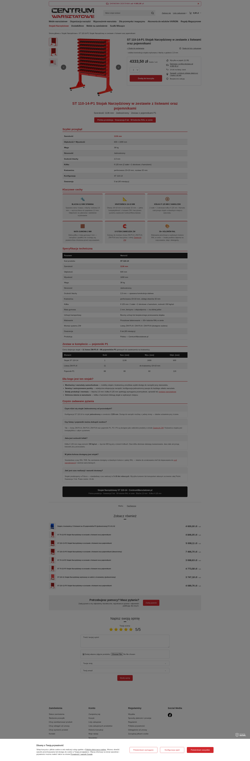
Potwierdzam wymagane (143, 750)
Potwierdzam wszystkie (200, 750)
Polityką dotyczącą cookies (95, 750)
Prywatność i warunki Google (81, 754)
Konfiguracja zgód (172, 750)
